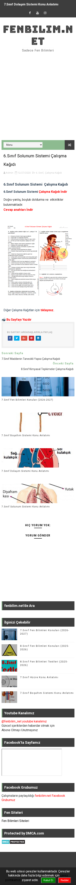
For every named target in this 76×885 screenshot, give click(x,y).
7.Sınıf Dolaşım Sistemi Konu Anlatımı (31, 4)
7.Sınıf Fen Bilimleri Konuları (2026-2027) (27, 399)
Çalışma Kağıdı (53, 172)
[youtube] (38, 13)
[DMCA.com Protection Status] (13, 842)
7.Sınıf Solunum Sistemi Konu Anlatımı (26, 506)
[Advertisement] (38, 96)
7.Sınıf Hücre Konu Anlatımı (39, 677)
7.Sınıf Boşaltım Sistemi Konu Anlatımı (26, 435)
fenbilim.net (38, 35)
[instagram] (45, 13)
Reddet (65, 880)
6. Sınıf (39, 172)
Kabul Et (48, 880)
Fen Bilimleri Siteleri (15, 821)
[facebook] (30, 13)
